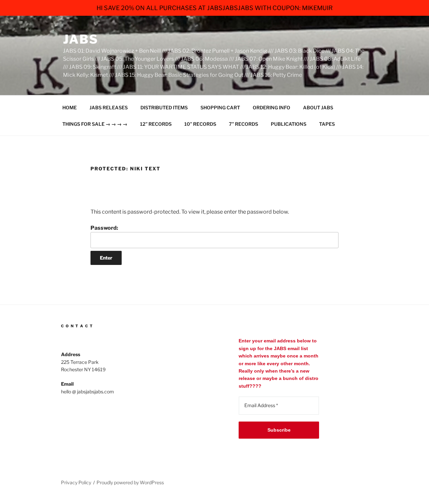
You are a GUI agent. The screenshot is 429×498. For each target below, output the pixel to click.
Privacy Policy (76, 482)
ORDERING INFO (271, 107)
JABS (81, 39)
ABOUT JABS (318, 107)
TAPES (327, 124)
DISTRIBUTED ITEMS (164, 107)
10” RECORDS (200, 124)
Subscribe (279, 430)
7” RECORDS (243, 124)
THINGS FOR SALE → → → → (94, 124)
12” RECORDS (156, 124)
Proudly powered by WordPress (130, 482)
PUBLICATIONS (288, 124)
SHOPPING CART (220, 107)
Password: (104, 228)
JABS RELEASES (108, 107)
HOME (69, 107)
